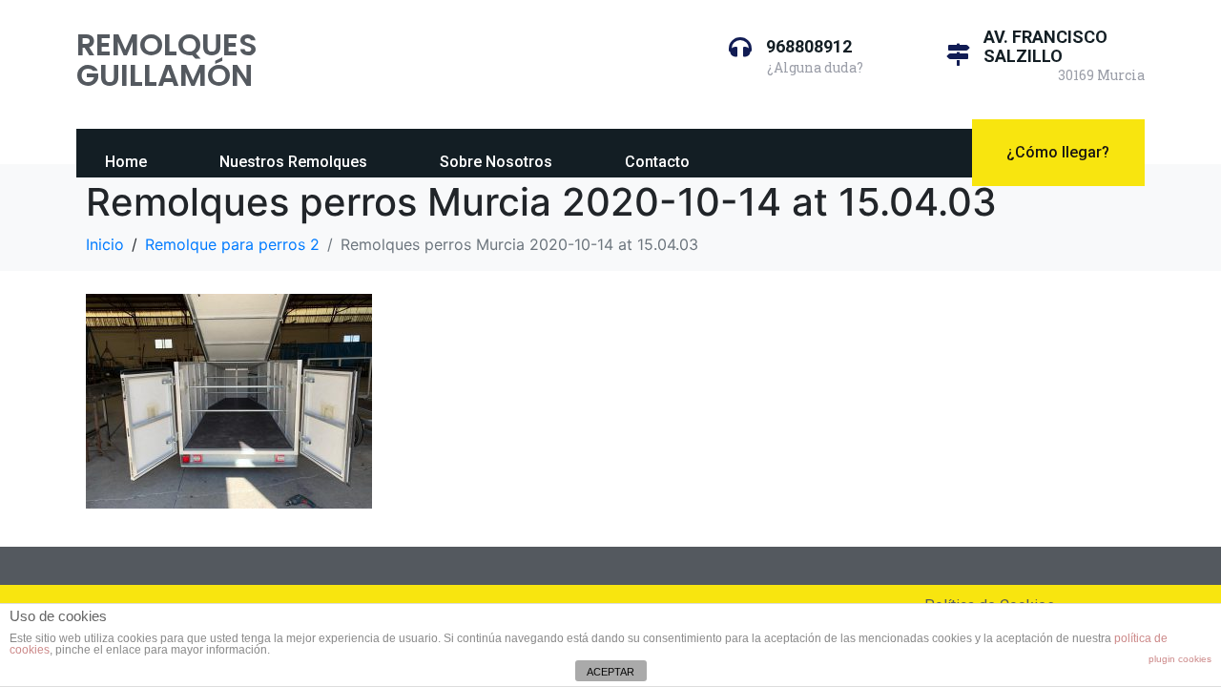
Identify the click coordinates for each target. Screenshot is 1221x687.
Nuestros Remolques (293, 162)
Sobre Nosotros (496, 162)
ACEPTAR (610, 671)
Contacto (657, 162)
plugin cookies (1180, 659)
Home (126, 162)
